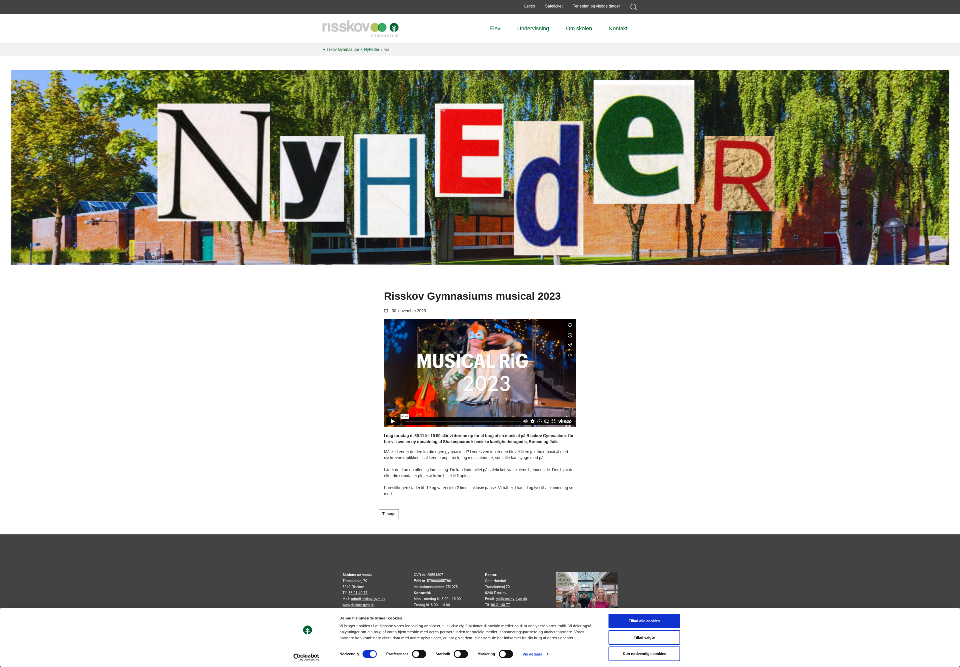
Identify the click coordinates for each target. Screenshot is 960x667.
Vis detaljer (532, 654)
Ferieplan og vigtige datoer (596, 6)
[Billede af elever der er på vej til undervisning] (587, 602)
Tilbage (389, 514)
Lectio (529, 6)
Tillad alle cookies (644, 621)
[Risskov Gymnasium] (360, 29)
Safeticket (553, 6)
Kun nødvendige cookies (644, 653)
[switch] (419, 654)
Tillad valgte (644, 637)
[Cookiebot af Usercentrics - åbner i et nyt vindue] (306, 657)
